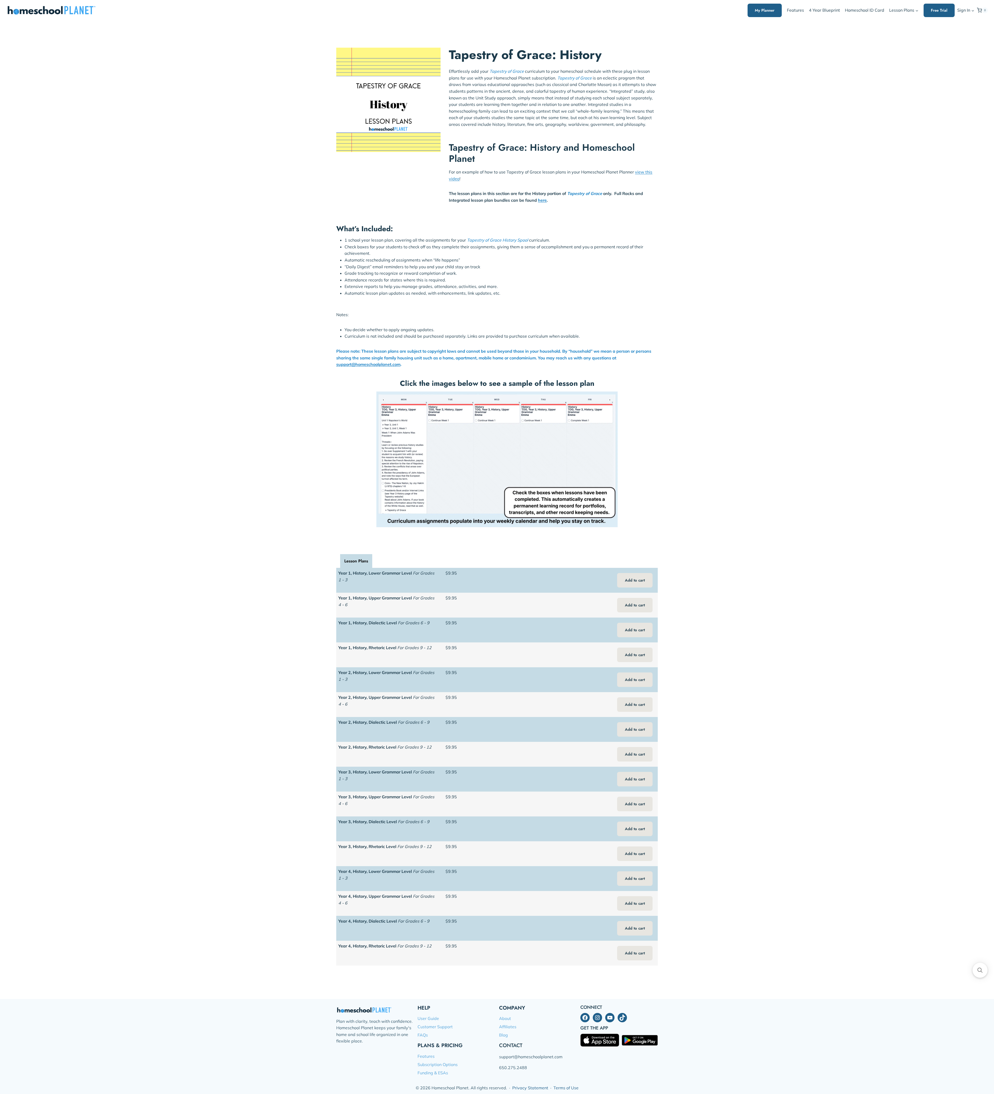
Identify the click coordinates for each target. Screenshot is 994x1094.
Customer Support (435, 1026)
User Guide (428, 1018)
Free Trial (939, 10)
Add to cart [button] (635, 580)
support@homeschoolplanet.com (368, 364)
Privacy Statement (530, 1087)
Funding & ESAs (433, 1072)
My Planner (764, 10)
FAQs (423, 1035)
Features (795, 10)
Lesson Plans (356, 561)
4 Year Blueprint (824, 10)
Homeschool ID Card (864, 10)
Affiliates (507, 1026)
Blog (503, 1035)
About (505, 1018)
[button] (972, 10)
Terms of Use (566, 1087)
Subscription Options (438, 1064)
